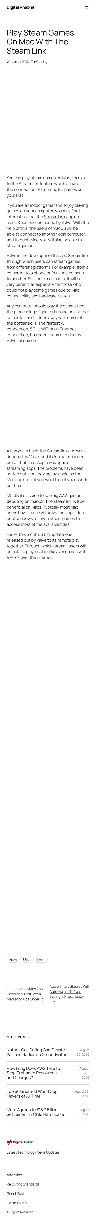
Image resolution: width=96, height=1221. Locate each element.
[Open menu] (86, 7)
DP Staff (27, 61)
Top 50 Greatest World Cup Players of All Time (32, 1093)
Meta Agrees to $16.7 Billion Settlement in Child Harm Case (35, 1112)
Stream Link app (58, 216)
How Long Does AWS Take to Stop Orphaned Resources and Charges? (33, 1073)
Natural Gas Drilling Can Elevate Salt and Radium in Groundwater (37, 1052)
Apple (13, 959)
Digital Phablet (21, 7)
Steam (40, 959)
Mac (26, 959)
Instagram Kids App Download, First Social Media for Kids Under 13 (25, 993)
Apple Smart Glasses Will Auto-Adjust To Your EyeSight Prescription (69, 991)
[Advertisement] (48, 754)
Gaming (41, 61)
